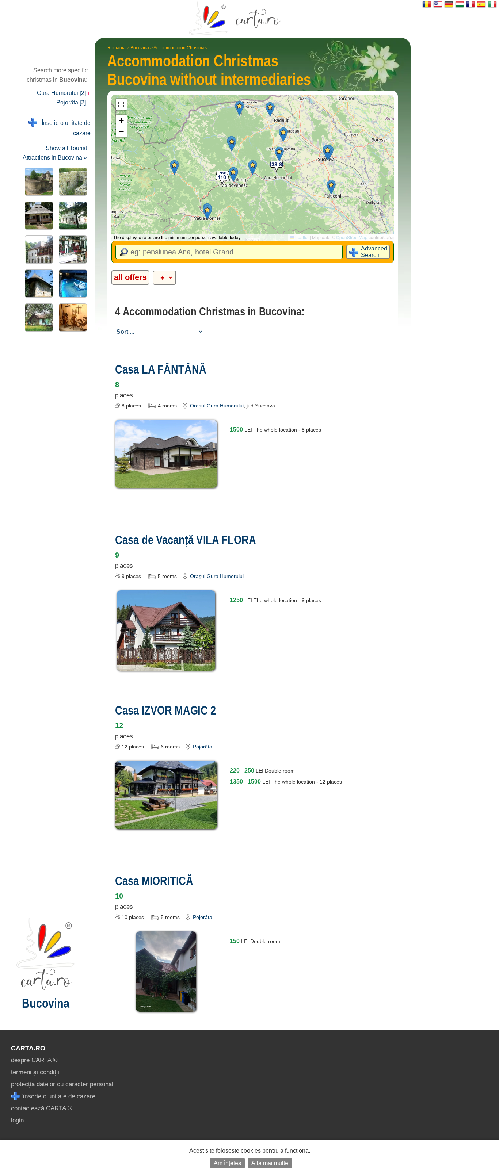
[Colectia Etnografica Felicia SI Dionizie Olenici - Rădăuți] (71, 250)
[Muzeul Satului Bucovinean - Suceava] (37, 216)
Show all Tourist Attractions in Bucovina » (55, 153)
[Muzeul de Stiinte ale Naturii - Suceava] (37, 250)
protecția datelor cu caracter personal (62, 1084)
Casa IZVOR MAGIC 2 (165, 710)
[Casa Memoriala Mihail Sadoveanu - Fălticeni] (37, 317)
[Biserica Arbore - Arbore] (37, 283)
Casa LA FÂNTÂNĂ (160, 369)
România (116, 47)
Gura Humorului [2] (62, 93)
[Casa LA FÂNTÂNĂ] (166, 482)
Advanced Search (374, 251)
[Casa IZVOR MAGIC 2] (166, 823)
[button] (327, 152)
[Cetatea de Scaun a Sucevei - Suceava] (37, 182)
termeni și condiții (35, 1072)
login (17, 1120)
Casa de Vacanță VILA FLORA (185, 540)
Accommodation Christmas (180, 47)
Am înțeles (227, 1163)
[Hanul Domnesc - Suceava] (71, 216)
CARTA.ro (28, 1048)
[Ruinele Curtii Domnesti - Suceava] (71, 182)
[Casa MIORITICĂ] (166, 1006)
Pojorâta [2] (71, 102)
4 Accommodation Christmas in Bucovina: (210, 311)
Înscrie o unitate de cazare (64, 128)
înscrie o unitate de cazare (58, 1096)
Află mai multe (269, 1163)
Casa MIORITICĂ (154, 881)
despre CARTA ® (34, 1060)
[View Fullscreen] (121, 104)
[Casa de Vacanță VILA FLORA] (166, 665)
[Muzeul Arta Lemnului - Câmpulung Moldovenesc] (71, 317)
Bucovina (139, 47)
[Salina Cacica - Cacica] (71, 283)
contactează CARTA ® (41, 1108)
